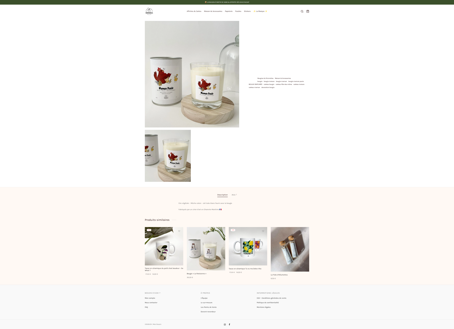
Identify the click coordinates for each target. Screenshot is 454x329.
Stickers (247, 11)
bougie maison (269, 81)
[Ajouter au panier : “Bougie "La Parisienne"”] (221, 237)
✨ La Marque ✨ (260, 11)
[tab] (222, 195)
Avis (234, 195)
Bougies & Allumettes (281, 26)
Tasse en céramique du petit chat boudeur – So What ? (164, 269)
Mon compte (150, 298)
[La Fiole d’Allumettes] (290, 249)
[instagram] (225, 325)
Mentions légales (264, 307)
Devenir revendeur (208, 312)
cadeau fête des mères (284, 84)
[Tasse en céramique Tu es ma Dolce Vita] (248, 246)
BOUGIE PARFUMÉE (255, 84)
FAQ (146, 307)
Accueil (250, 26)
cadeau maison (298, 84)
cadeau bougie (269, 84)
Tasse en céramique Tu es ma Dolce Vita (245, 269)
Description (222, 195)
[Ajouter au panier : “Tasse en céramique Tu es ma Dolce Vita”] (263, 236)
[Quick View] (179, 242)
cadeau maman (254, 87)
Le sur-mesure (206, 302)
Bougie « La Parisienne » (196, 274)
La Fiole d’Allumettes (279, 275)
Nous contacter (151, 302)
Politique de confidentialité (268, 302)
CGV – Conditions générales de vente (271, 298)
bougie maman (281, 81)
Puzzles (238, 11)
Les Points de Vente (209, 307)
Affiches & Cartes (194, 11)
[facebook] (229, 325)
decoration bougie (267, 87)
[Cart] (307, 11)
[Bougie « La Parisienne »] (206, 248)
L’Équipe (204, 298)
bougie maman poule (296, 81)
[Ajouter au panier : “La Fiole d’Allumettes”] (305, 237)
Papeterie (229, 11)
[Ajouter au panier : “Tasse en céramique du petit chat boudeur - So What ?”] (179, 236)
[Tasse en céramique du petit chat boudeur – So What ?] (164, 246)
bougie (259, 81)
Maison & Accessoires (213, 11)
